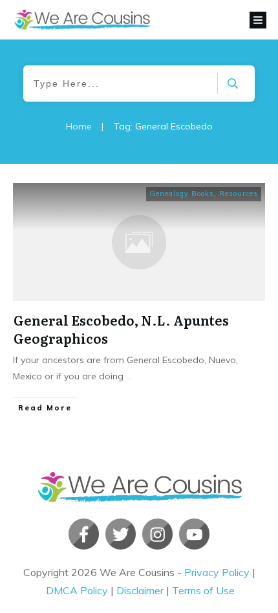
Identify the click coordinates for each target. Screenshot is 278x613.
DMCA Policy (77, 590)
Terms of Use (203, 590)
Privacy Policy (217, 572)
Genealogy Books (181, 193)
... (129, 376)
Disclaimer (140, 590)
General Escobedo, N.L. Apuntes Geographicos (121, 329)
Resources (238, 193)
